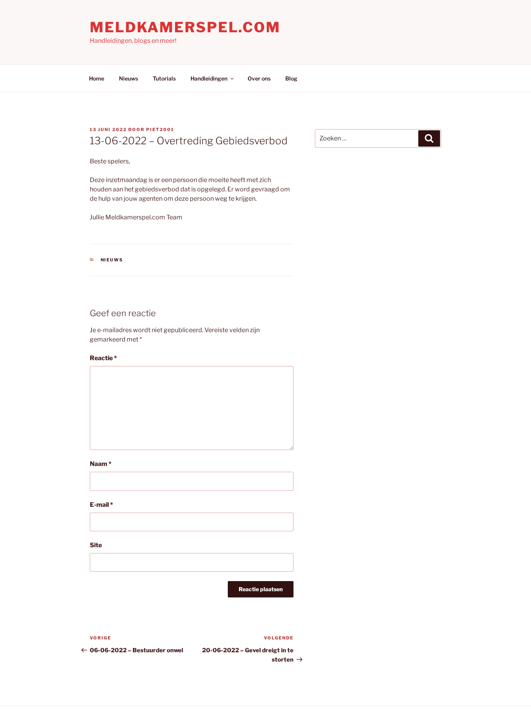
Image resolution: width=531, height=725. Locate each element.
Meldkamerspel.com (185, 27)
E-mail (101, 504)
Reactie (103, 358)
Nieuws (128, 78)
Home (96, 78)
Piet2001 (160, 129)
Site (96, 545)
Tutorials (164, 78)
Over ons (259, 78)
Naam (101, 464)
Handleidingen (208, 78)
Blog (291, 78)
